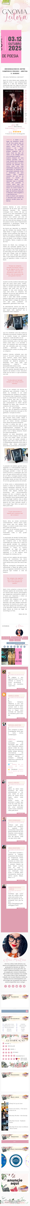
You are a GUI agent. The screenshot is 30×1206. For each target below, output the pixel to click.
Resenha (24, 638)
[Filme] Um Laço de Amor (16, 1103)
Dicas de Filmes (9, 1027)
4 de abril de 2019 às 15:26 (16, 726)
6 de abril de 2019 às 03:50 (16, 822)
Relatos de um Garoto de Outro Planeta (15, 766)
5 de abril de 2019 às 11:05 (16, 784)
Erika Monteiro (14, 848)
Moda (23, 1029)
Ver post (15, 48)
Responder (21, 688)
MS (9, 672)
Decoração (23, 1026)
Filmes (23, 1027)
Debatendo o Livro (9, 1026)
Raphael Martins (14, 725)
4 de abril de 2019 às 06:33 (16, 697)
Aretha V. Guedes (17, 637)
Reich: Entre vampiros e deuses (11, 638)
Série (23, 1031)
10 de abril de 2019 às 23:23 (14, 891)
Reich (25, 637)
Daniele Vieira (13, 695)
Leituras (9, 1029)
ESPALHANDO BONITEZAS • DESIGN (17, 1203)
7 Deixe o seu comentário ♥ (15, 643)
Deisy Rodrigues (14, 820)
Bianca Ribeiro (13, 782)
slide (11, 640)
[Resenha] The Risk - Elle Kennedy (18, 1115)
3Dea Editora (6, 637)
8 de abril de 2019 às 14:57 (16, 849)
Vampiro (17, 640)
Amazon (17, 128)
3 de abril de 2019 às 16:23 (16, 674)
